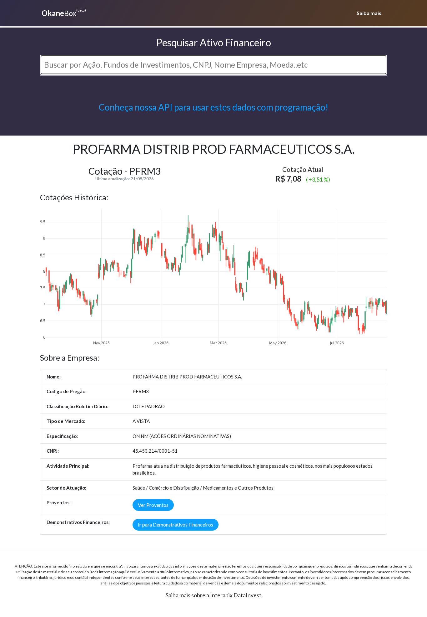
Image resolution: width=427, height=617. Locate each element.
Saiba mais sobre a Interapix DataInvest (213, 595)
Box (64, 13)
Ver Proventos (153, 505)
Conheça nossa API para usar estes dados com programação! (213, 107)
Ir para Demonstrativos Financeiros (175, 524)
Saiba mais (369, 13)
